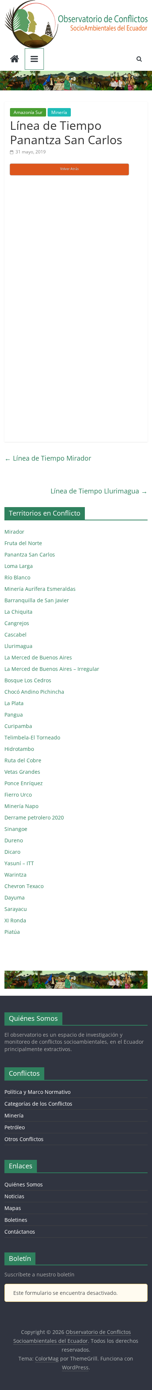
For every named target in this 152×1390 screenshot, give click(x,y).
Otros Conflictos (24, 1139)
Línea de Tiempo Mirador (47, 458)
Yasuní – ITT (19, 863)
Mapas (12, 1208)
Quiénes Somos (23, 1184)
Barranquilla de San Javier (36, 600)
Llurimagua (18, 645)
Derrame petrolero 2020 (34, 817)
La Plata (14, 703)
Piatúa (12, 931)
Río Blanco (17, 577)
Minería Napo (21, 806)
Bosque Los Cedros (27, 680)
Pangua (13, 714)
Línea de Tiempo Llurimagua (99, 490)
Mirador (14, 531)
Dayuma (14, 897)
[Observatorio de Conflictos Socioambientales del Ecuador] (14, 59)
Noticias (14, 1196)
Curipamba (18, 725)
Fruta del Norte (23, 543)
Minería (59, 112)
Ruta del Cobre (22, 760)
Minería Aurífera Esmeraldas (40, 588)
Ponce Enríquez (23, 783)
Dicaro (12, 851)
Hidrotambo (19, 748)
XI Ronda (15, 920)
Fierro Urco (18, 794)
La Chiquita (18, 611)
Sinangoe (15, 828)
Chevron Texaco (24, 886)
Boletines (15, 1219)
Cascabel (15, 634)
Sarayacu (15, 908)
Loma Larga (18, 565)
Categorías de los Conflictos (38, 1103)
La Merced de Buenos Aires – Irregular (51, 668)
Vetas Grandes (22, 771)
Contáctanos (19, 1231)
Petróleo (14, 1127)
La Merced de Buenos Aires (38, 657)
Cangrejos (16, 623)
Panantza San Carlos (29, 554)
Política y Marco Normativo (37, 1091)
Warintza (15, 874)
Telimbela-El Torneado (32, 737)
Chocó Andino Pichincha (34, 691)
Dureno (13, 840)
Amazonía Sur (28, 112)
